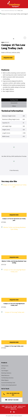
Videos (14, 106)
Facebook (11, 412)
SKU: (2, 42)
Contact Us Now (12, 400)
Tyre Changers (4, 370)
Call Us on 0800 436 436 (13, 394)
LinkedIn (14, 412)
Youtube (17, 411)
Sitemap (15, 406)
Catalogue (20, 407)
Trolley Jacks (20, 10)
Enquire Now (8, 57)
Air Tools (3, 368)
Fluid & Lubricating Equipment (9, 385)
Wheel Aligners (5, 380)
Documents (14, 103)
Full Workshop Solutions (7, 378)
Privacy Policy (21, 406)
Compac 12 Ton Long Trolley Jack (14, 346)
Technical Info (14, 100)
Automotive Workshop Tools (11, 10)
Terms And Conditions (10, 407)
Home (2, 10)
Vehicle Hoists (4, 365)
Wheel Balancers (5, 375)
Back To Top (9, 406)
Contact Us (14, 409)
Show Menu (2, 4)
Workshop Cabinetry (6, 373)
